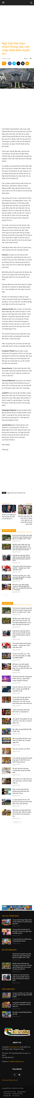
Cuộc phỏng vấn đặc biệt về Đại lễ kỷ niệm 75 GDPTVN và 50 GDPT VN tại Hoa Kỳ (22, 760)
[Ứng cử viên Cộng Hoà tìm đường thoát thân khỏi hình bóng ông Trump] (6, 791)
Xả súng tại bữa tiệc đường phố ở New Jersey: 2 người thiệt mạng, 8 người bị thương (22, 678)
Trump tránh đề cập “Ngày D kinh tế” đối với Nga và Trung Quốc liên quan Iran (22, 921)
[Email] (18, 63)
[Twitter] (14, 63)
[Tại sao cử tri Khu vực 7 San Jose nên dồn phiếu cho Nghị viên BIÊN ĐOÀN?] (6, 578)
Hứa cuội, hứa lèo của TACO (21, 749)
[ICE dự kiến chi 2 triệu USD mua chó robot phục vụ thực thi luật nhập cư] (6, 781)
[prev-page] (3, 595)
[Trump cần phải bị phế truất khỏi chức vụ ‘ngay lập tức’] (6, 712)
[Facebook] (10, 63)
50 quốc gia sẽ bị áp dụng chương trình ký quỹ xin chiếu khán (21, 770)
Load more (16, 822)
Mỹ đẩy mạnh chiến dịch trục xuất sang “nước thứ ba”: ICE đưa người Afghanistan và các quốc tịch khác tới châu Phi (21, 547)
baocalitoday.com (14, 1047)
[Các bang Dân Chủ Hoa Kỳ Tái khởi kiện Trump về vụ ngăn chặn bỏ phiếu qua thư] (6, 932)
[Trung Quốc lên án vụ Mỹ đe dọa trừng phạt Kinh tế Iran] (6, 941)
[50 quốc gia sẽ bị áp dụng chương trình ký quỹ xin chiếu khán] (6, 771)
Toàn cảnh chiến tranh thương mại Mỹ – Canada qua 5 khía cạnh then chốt (21, 568)
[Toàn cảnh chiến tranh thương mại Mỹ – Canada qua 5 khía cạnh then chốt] (6, 568)
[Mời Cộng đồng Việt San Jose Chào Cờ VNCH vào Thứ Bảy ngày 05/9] (6, 741)
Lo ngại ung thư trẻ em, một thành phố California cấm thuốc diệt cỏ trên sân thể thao (22, 801)
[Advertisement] (17, 22)
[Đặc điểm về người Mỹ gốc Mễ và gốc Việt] (6, 731)
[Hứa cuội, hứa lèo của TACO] (6, 751)
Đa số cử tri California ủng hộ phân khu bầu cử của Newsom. (8, 516)
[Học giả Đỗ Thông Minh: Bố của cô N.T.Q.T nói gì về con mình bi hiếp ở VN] (6, 721)
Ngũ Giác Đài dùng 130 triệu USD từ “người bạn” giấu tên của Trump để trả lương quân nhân (25, 520)
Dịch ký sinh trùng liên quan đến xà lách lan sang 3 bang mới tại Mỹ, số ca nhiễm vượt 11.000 (22, 537)
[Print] (23, 63)
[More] (27, 63)
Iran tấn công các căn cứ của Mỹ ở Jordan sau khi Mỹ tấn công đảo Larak (21, 689)
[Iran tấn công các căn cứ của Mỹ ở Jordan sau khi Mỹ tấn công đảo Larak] (6, 689)
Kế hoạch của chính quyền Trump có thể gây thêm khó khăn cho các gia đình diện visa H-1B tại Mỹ (22, 587)
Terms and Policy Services (10, 1080)
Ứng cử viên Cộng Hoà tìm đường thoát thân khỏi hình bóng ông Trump (20, 791)
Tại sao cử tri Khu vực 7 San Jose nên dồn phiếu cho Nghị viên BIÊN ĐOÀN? (21, 577)
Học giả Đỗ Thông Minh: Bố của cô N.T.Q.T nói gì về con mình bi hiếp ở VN (22, 721)
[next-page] (6, 595)
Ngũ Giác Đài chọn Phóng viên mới (16, 492)
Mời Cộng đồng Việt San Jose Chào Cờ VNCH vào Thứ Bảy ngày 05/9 (21, 740)
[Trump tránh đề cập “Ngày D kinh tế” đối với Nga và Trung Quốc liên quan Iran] (6, 922)
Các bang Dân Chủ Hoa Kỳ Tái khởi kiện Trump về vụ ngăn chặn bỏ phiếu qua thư (22, 931)
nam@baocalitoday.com (16, 1061)
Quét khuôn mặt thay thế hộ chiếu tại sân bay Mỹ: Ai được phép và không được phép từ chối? (21, 558)
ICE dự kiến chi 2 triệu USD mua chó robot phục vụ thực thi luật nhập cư (22, 781)
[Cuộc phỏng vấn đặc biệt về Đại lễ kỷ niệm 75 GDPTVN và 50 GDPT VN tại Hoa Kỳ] (6, 760)
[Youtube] (19, 1075)
